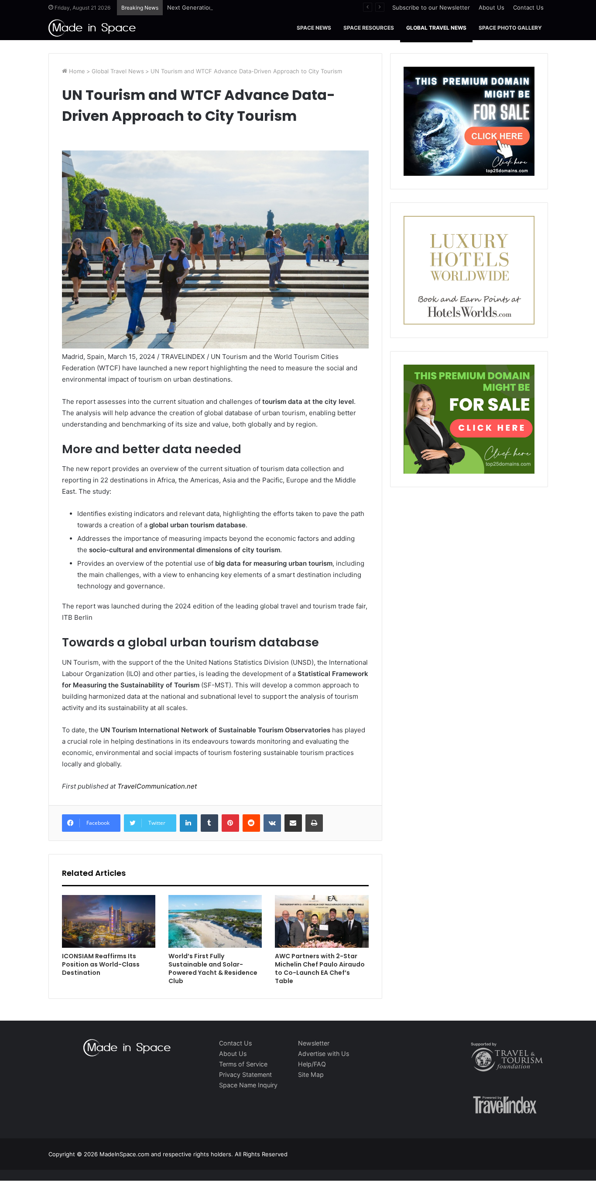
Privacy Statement (245, 1074)
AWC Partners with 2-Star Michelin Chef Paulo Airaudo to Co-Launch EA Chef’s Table (320, 968)
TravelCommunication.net (156, 786)
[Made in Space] (92, 27)
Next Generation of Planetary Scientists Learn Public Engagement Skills (264, 7)
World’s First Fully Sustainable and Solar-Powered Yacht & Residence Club (212, 968)
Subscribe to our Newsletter (431, 7)
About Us (491, 7)
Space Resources (368, 27)
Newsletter (313, 1043)
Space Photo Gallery (510, 27)
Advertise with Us (323, 1053)
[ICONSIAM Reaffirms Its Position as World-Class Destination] (108, 921)
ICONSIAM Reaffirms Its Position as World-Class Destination (101, 964)
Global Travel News (436, 27)
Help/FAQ (312, 1064)
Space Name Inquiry (248, 1085)
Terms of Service (243, 1064)
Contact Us (528, 7)
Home (76, 71)
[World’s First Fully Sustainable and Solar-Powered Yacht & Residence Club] (215, 921)
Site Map (311, 1074)
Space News (314, 27)
